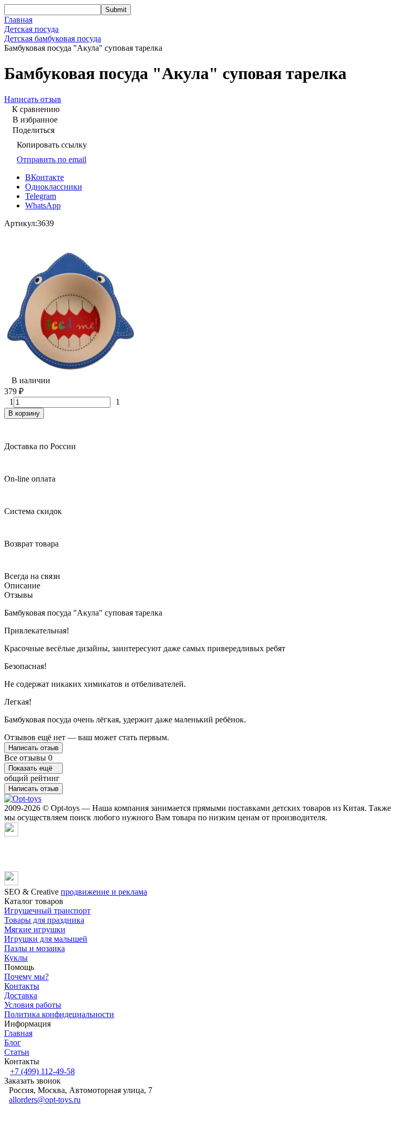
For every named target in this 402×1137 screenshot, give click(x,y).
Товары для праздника (44, 920)
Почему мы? (26, 976)
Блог (12, 1042)
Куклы (16, 957)
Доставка (20, 995)
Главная (18, 19)
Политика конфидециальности (59, 1014)
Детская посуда (31, 29)
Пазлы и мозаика (34, 948)
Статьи (16, 1051)
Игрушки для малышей (45, 938)
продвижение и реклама (104, 891)
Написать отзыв (33, 748)
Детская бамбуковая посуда (52, 38)
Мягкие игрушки (34, 929)
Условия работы (32, 1004)
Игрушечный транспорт (47, 910)
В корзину (24, 413)
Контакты (21, 986)
